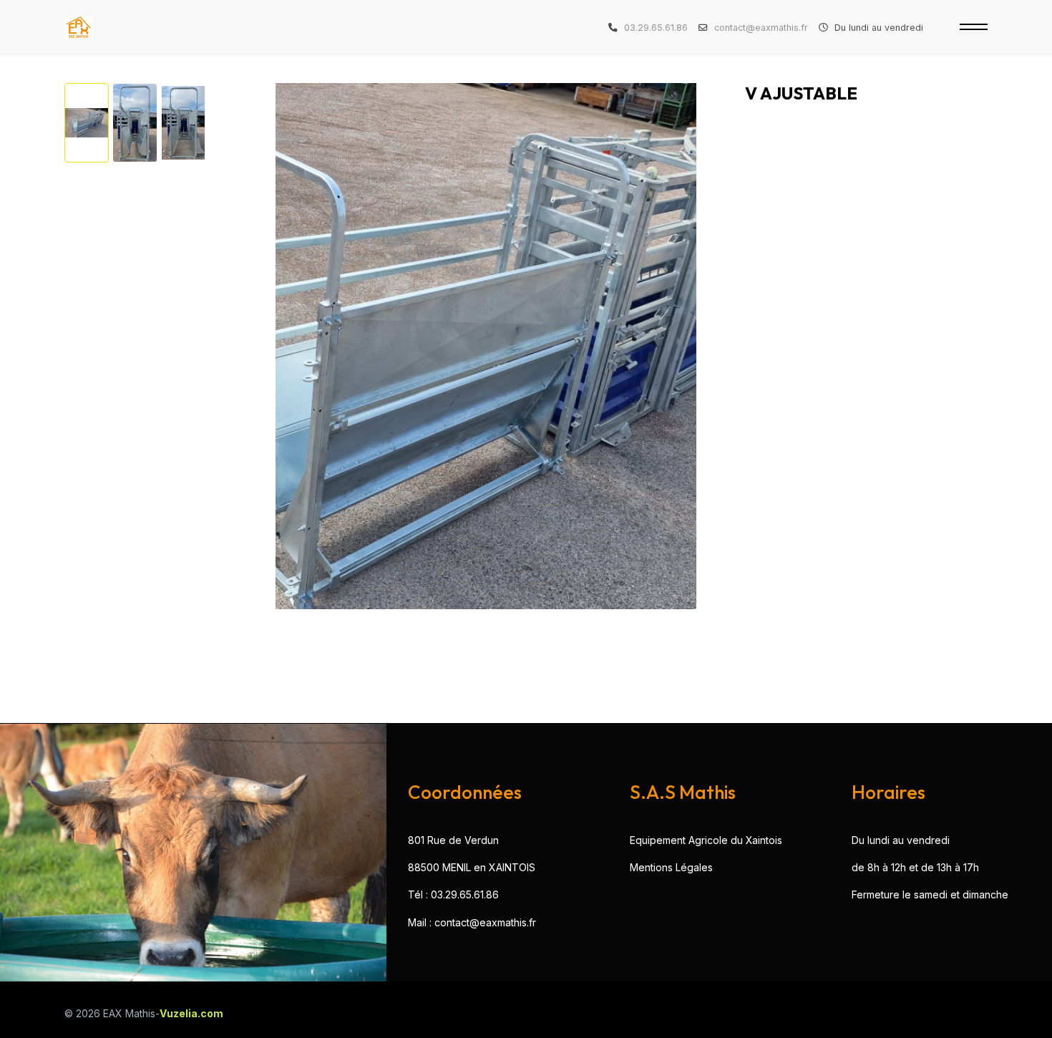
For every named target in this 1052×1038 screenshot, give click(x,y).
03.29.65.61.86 (656, 27)
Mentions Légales (671, 867)
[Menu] (974, 27)
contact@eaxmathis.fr (761, 27)
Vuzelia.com (191, 1013)
